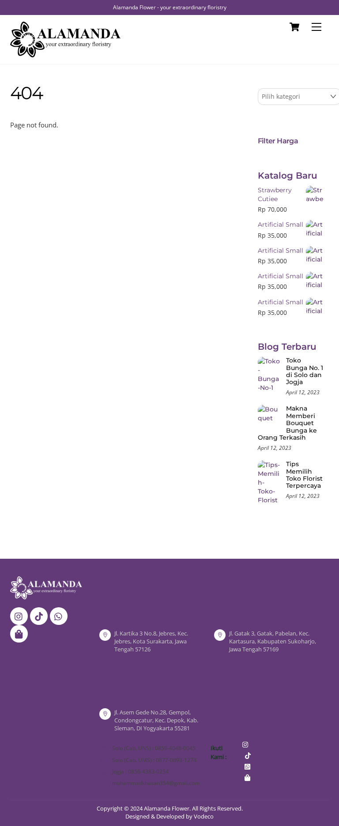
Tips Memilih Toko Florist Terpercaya (304, 475)
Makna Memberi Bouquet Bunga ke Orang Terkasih (287, 423)
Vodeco (204, 816)
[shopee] (19, 633)
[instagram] (19, 616)
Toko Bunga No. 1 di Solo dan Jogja (304, 371)
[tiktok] (39, 616)
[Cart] (294, 27)
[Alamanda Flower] (65, 53)
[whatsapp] (59, 616)
